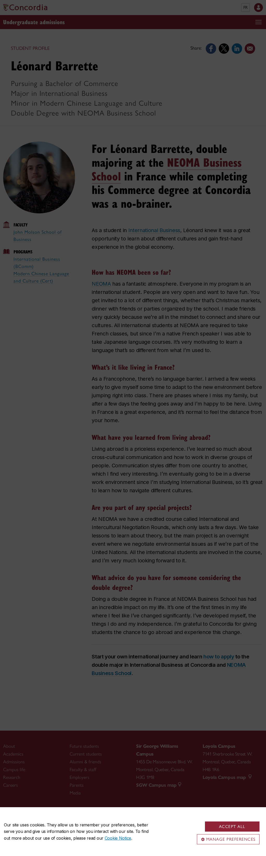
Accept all (232, 826)
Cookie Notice (118, 838)
